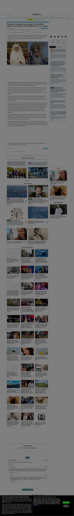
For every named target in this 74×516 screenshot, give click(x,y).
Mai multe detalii (7, 502)
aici (9, 509)
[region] (37, 505)
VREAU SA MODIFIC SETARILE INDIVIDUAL (66, 506)
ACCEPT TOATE (66, 502)
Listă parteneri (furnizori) (37, 505)
